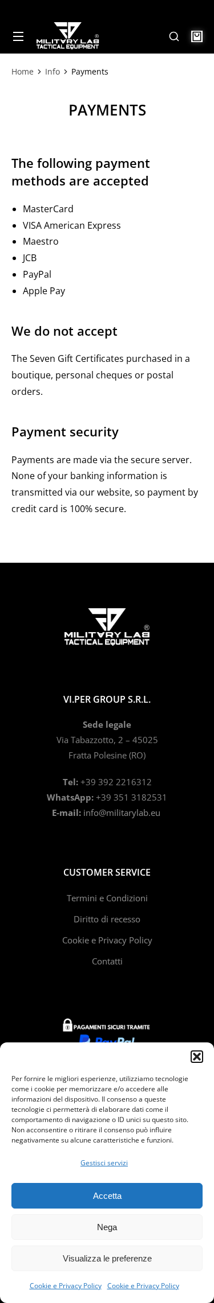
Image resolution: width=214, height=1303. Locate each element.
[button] (197, 1056)
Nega (107, 1227)
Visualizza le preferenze (107, 1258)
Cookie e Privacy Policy (66, 1285)
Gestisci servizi (104, 1163)
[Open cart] (197, 36)
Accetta (107, 1196)
